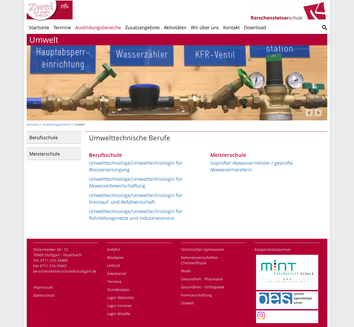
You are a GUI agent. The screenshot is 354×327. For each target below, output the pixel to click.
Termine (62, 27)
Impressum (43, 287)
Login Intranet (119, 305)
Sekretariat (116, 273)
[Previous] (309, 113)
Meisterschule (44, 154)
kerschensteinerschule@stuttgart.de (64, 271)
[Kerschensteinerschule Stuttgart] (324, 27)
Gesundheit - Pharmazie (202, 279)
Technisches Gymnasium (202, 249)
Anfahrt (113, 249)
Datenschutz (44, 295)
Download (255, 27)
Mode (186, 270)
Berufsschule (43, 137)
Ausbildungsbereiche (98, 27)
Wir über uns (205, 27)
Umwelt (187, 303)
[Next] (318, 113)
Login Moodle (118, 313)
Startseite (39, 27)
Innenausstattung (196, 295)
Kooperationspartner (273, 249)
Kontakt (231, 27)
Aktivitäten (175, 27)
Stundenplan (118, 289)
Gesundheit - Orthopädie (202, 287)
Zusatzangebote (142, 27)
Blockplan (115, 257)
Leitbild (113, 265)
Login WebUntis (120, 297)
